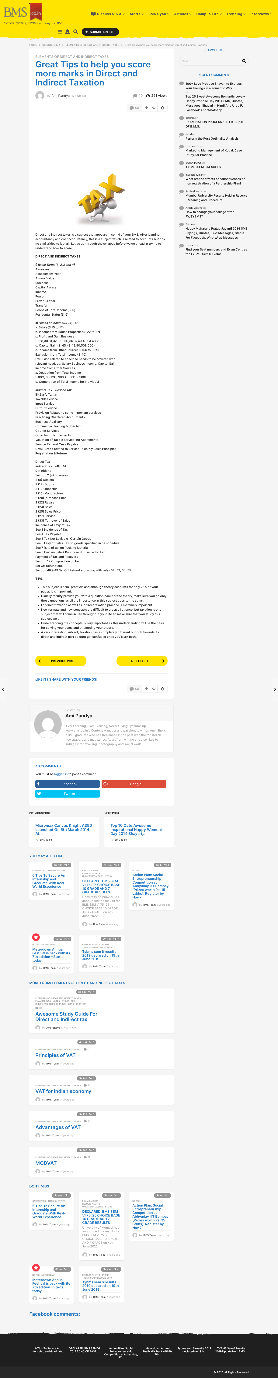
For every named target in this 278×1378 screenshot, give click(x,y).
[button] (59, 31)
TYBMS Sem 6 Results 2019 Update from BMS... (231, 1350)
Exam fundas (43, 1001)
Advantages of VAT (58, 1127)
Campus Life (207, 14)
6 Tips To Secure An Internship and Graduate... (48, 1350)
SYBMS (65, 1001)
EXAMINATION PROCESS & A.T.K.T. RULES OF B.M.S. (216, 124)
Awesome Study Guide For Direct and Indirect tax (66, 1016)
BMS (73, 1001)
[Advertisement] (67, 142)
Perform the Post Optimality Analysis (212, 138)
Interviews (259, 14)
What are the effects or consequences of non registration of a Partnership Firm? (215, 181)
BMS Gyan (157, 14)
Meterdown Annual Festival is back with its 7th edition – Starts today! (51, 954)
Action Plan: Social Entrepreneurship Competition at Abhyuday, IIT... (121, 1353)
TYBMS (105, 944)
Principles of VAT (55, 1055)
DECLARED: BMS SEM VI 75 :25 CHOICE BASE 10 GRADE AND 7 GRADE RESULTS (101, 886)
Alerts (135, 14)
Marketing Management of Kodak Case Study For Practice (214, 152)
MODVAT (46, 1163)
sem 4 (71, 1004)
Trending (234, 14)
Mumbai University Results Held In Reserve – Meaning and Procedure (216, 198)
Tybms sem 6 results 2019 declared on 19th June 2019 (100, 955)
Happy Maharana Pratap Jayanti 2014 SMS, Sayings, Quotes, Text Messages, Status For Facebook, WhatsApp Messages (217, 233)
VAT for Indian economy (63, 1091)
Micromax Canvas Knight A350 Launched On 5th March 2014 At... (63, 829)
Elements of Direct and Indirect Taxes (72, 57)
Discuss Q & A (109, 14)
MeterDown (48, 944)
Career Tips (39, 870)
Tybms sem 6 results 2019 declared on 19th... (194, 1350)
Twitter (69, 794)
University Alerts (92, 876)
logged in (61, 774)
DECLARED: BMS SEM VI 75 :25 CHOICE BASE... (84, 1350)
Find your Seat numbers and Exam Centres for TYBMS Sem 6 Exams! (216, 251)
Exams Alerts (90, 870)
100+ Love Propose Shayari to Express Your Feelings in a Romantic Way (214, 86)
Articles (181, 14)
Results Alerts (91, 873)
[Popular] (36, 937)
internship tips (56, 870)
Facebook (69, 784)
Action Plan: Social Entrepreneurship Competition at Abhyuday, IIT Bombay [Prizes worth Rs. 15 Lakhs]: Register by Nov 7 (150, 886)
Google (135, 784)
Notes (136, 870)
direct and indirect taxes (50, 1004)
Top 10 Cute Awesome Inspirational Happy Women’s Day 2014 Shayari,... (136, 829)
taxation (81, 1004)
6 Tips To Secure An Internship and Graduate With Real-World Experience (49, 880)
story (108, 876)
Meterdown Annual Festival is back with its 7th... (157, 1351)
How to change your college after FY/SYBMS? (210, 214)
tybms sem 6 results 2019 (97, 947)
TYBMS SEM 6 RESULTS (203, 167)
